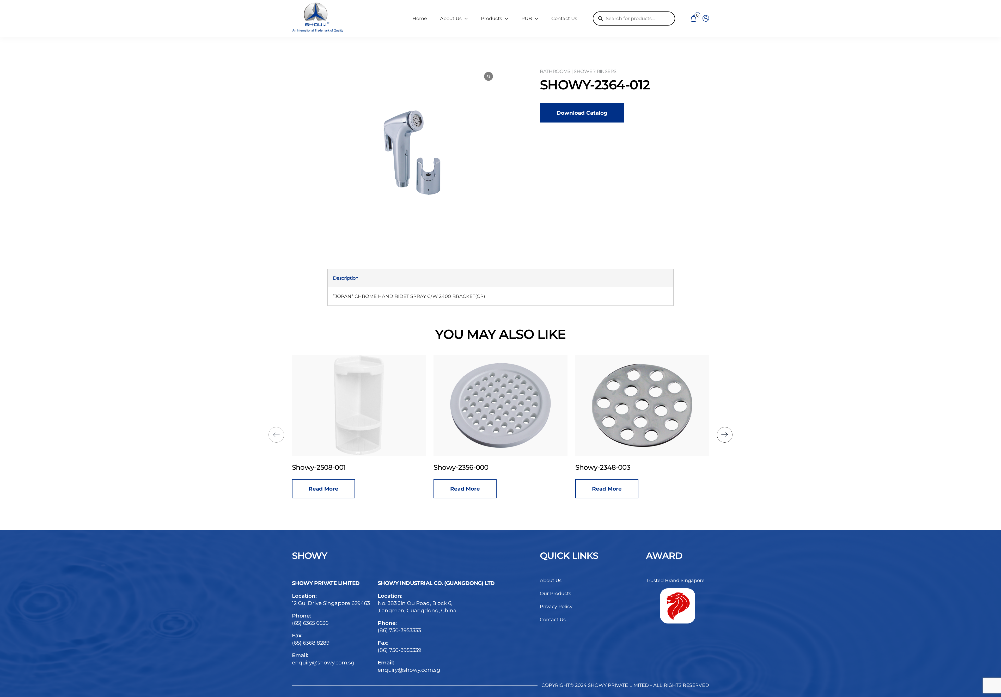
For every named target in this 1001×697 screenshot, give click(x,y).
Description (345, 278)
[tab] (345, 278)
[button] (276, 435)
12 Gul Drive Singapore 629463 (331, 603)
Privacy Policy (556, 606)
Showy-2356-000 (319, 467)
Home (419, 18)
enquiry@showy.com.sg (323, 662)
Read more (323, 489)
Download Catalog (582, 113)
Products (491, 18)
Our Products (555, 593)
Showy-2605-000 (603, 467)
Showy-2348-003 (461, 467)
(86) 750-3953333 (399, 630)
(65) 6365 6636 (310, 623)
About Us (550, 580)
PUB (526, 18)
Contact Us (564, 18)
